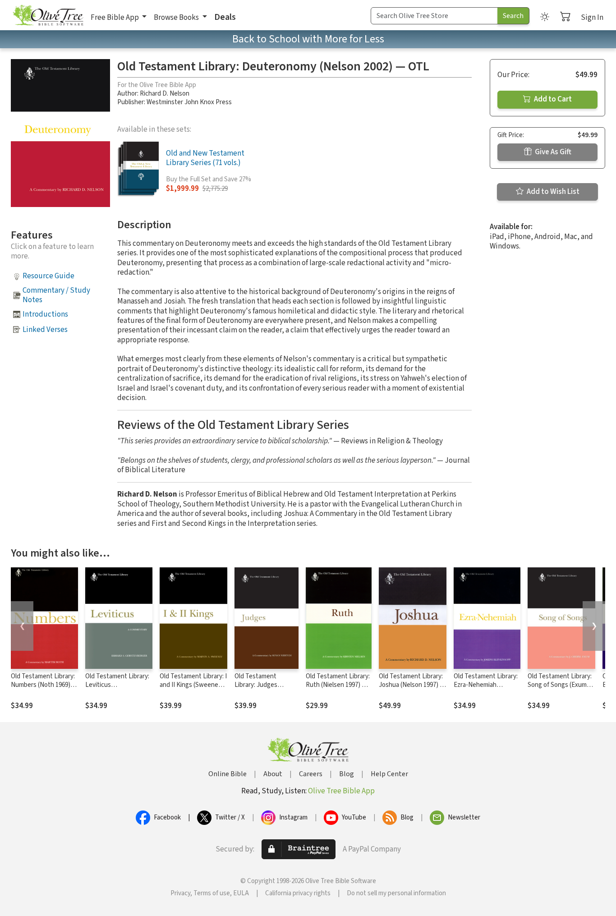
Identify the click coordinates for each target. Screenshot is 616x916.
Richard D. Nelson (164, 93)
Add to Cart (552, 99)
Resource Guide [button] (48, 276)
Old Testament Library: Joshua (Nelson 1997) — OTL (412, 685)
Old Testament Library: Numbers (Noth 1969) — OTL (44, 685)
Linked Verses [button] (45, 329)
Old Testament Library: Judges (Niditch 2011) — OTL (263, 685)
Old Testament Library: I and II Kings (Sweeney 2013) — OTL (193, 685)
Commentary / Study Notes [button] (56, 295)
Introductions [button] (45, 314)
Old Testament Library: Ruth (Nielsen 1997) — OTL (338, 685)
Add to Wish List (552, 191)
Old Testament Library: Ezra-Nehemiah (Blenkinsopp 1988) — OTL (486, 689)
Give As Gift (552, 152)
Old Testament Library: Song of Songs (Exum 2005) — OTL (560, 685)
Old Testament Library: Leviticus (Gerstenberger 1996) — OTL (118, 689)
